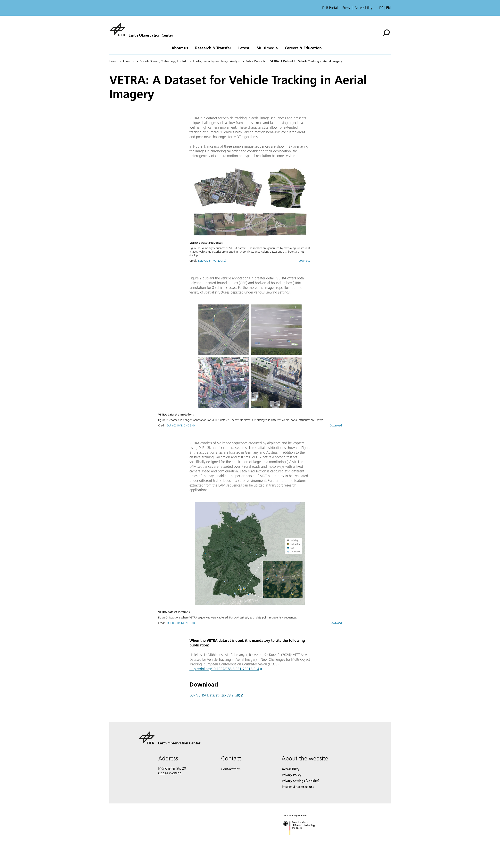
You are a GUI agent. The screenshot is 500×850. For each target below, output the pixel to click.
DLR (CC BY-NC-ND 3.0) (212, 260)
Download (304, 260)
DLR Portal (330, 8)
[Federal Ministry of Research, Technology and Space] (304, 839)
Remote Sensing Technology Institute (164, 61)
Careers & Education (303, 47)
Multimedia (267, 47)
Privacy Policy (291, 775)
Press (346, 8)
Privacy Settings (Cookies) (300, 781)
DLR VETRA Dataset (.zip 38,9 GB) (214, 695)
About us (179, 47)
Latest (243, 47)
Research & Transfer (213, 47)
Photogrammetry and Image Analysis (216, 61)
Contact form (230, 769)
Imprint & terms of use (298, 786)
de (381, 7)
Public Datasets (255, 61)
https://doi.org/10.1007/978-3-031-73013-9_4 (224, 669)
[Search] (387, 32)
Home (113, 61)
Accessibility (363, 8)
